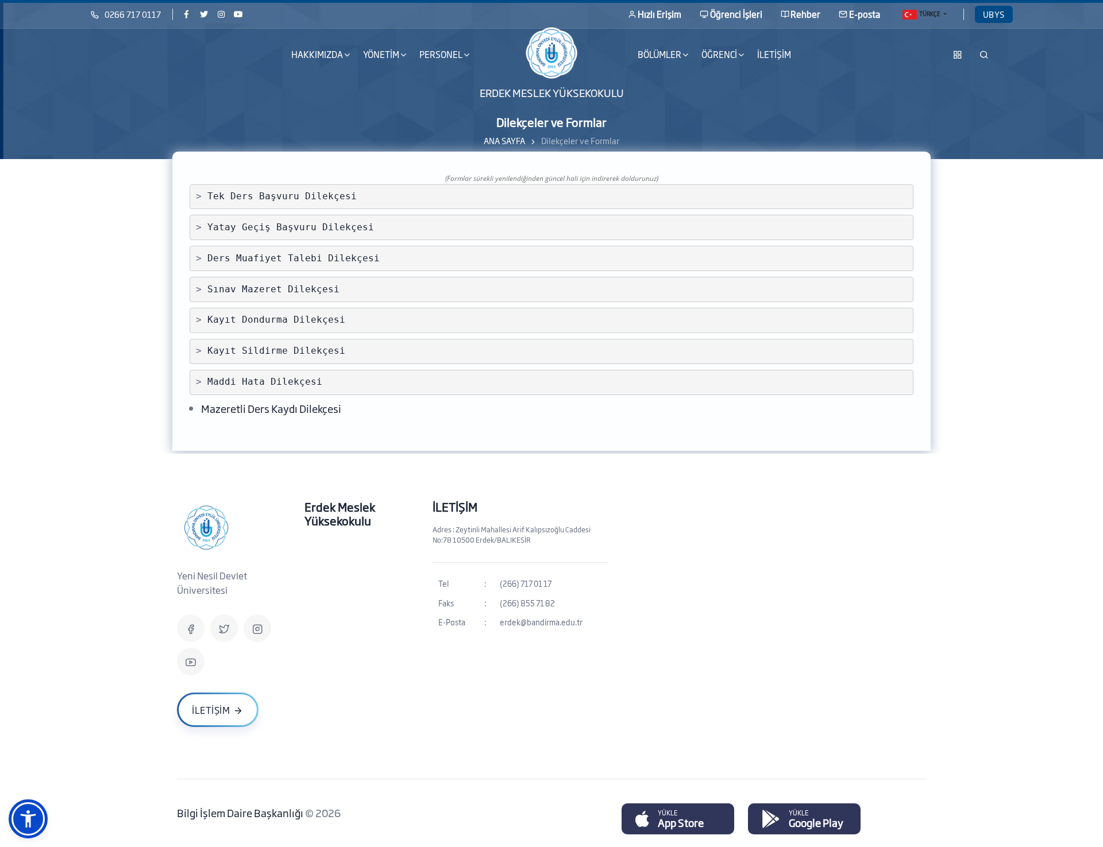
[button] (28, 819)
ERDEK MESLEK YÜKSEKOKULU (552, 91)
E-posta (864, 14)
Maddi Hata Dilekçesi (264, 381)
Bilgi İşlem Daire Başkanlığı (241, 812)
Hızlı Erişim (659, 14)
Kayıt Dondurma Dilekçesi (276, 319)
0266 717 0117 (133, 14)
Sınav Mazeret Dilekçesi (273, 289)
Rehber (805, 14)
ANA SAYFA (504, 140)
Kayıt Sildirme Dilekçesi (276, 350)
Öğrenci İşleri (736, 14)
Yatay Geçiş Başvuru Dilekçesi (290, 227)
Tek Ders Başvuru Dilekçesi (282, 196)
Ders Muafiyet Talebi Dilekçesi (293, 258)
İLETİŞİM (774, 54)
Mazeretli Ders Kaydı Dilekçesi (271, 408)
